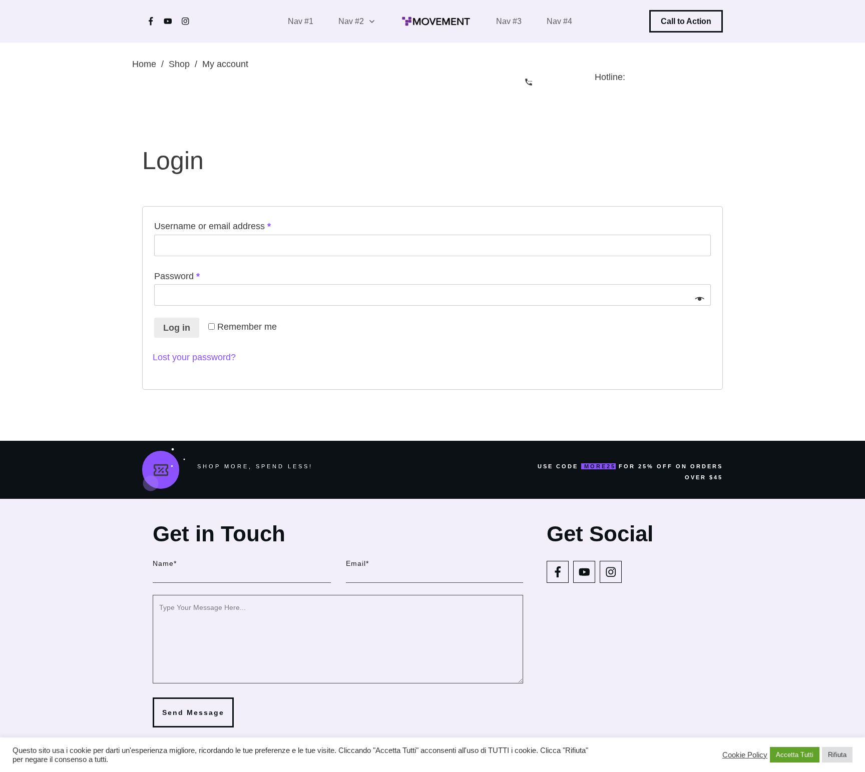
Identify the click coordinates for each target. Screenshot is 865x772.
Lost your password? (194, 357)
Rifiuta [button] (837, 754)
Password (195, 276)
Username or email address (230, 226)
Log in (176, 328)
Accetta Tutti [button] (794, 754)
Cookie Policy (744, 755)
